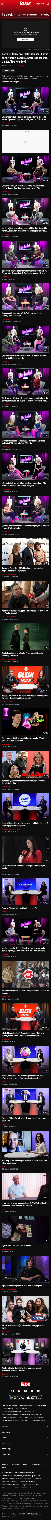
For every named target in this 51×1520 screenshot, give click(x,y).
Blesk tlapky (6, 996)
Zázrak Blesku (7, 1331)
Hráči (4, 1209)
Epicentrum (6, 912)
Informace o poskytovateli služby (37, 49)
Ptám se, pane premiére (11, 829)
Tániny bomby (7, 744)
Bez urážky (6, 787)
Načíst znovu (25, 39)
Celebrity (5, 872)
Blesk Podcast (7, 702)
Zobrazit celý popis (10, 82)
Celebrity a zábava (9, 574)
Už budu (5, 954)
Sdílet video (8, 71)
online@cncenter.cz (9, 1501)
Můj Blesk (40, 3)
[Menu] (2, 3)
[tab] (8, 14)
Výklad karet (6, 1249)
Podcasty (20, 66)
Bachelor (5, 1374)
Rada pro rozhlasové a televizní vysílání (16, 1506)
